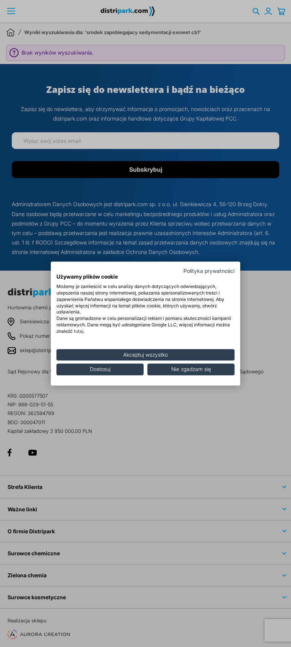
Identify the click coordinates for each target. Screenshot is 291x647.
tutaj (78, 331)
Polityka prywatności (209, 271)
